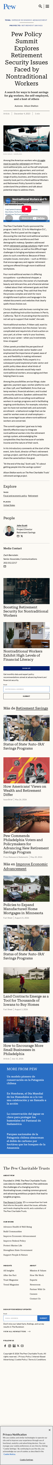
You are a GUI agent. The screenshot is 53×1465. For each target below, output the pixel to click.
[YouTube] (22, 1346)
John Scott (22, 525)
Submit (26, 696)
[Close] (49, 1430)
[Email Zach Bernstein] (4, 566)
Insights (7, 1265)
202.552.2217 (10, 562)
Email (5, 684)
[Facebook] (5, 1346)
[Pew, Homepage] (9, 6)
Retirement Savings (32, 708)
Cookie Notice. (10, 1454)
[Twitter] (18, 1346)
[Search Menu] (40, 6)
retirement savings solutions (23, 245)
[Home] (26, 1168)
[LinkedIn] (14, 1346)
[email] (18, 536)
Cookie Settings (26, 1460)
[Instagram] (9, 1346)
